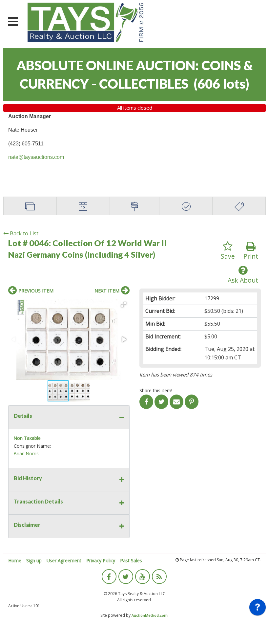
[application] (257, 609)
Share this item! (155, 390)
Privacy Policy (100, 560)
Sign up (34, 560)
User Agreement (64, 560)
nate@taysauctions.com (36, 157)
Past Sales (131, 560)
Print (250, 256)
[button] (123, 304)
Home (14, 560)
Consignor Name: (32, 446)
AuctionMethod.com (150, 615)
